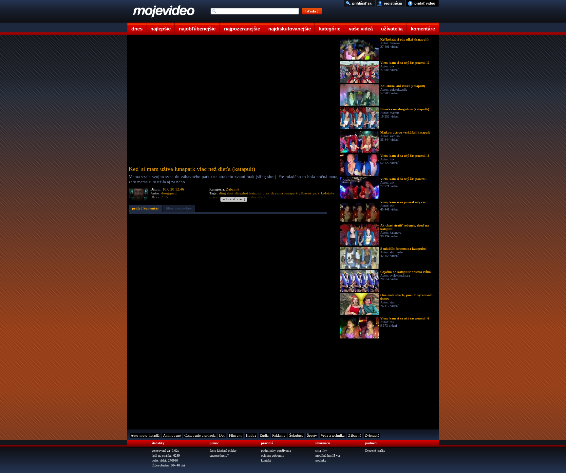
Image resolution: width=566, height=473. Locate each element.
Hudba (251, 435)
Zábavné (232, 189)
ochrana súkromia (272, 455)
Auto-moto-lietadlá (145, 435)
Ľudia (264, 435)
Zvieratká (372, 435)
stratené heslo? (219, 455)
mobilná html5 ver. (328, 455)
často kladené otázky (223, 450)
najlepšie (160, 28)
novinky (320, 460)
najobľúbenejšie (197, 28)
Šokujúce (296, 435)
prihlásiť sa (361, 3)
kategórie (329, 28)
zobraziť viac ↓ (234, 199)
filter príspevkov (179, 208)
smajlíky (321, 450)
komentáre (423, 28)
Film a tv (235, 435)
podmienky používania (276, 450)
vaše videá (361, 28)
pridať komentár (145, 208)
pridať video (424, 3)
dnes (136, 28)
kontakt (266, 460)
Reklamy (279, 435)
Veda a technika (333, 435)
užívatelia (392, 28)
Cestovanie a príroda (200, 435)
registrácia (393, 3)
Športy (312, 435)
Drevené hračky (375, 450)
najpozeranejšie (242, 28)
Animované (172, 435)
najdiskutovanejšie (289, 28)
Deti (222, 435)
